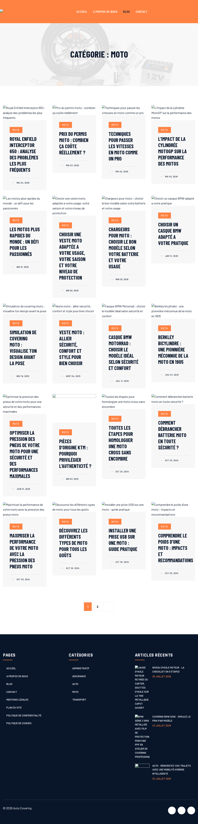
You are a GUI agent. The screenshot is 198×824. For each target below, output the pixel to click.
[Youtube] (181, 810)
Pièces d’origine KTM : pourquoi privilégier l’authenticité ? (75, 453)
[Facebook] (172, 810)
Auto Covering (22, 808)
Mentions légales (17, 699)
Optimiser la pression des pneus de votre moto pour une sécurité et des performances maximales (25, 454)
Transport (79, 699)
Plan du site (14, 707)
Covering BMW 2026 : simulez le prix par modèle (171, 718)
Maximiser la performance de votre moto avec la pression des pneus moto (24, 550)
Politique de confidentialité (23, 715)
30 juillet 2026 (161, 676)
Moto (16, 129)
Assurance (79, 676)
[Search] (191, 11)
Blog (126, 11)
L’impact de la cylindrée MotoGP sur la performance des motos (172, 151)
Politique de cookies (19, 723)
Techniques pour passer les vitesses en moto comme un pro (123, 146)
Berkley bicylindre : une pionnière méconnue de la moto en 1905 (173, 349)
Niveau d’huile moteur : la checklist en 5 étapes (168, 669)
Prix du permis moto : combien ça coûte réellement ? (73, 143)
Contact (142, 11)
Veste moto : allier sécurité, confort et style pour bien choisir (71, 347)
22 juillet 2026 (161, 778)
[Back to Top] (188, 814)
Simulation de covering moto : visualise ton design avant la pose (23, 347)
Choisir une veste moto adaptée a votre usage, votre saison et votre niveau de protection (72, 256)
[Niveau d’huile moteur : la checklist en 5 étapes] (142, 688)
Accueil (82, 11)
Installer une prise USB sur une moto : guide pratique (123, 539)
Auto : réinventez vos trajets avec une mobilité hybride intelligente (171, 769)
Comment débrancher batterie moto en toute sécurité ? (172, 435)
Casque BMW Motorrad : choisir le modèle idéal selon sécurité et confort (123, 352)
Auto (75, 683)
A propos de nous (105, 11)
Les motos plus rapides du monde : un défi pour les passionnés (25, 241)
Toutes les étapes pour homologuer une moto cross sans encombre (121, 443)
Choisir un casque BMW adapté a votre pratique (173, 233)
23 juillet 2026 (161, 725)
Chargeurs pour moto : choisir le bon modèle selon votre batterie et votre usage (124, 247)
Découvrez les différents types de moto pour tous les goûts (73, 542)
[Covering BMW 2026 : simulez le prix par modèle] (142, 737)
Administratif (80, 668)
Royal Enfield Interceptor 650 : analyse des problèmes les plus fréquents (24, 154)
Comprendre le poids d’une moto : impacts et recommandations (175, 547)
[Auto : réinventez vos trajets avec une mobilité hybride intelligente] (142, 772)
